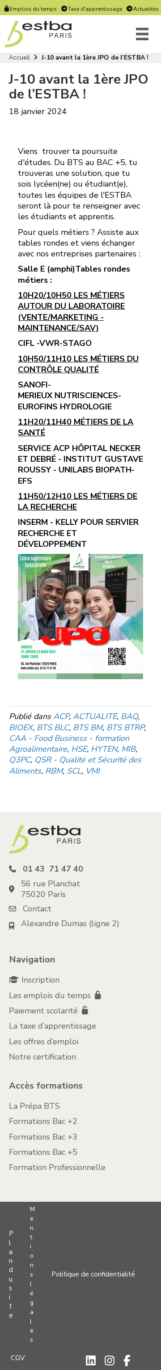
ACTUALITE (95, 716)
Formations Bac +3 (43, 1137)
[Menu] (142, 34)
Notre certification (42, 1056)
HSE (79, 749)
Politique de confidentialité (93, 1274)
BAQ (129, 716)
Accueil (19, 57)
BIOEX (21, 727)
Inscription (40, 979)
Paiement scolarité (44, 1010)
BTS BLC (53, 727)
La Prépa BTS (34, 1106)
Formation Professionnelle (57, 1167)
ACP (61, 716)
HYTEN (104, 749)
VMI (92, 771)
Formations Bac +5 (43, 1152)
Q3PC (19, 759)
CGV (18, 1357)
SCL (74, 771)
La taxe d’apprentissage (52, 1026)
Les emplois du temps (51, 995)
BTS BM (87, 727)
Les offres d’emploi (43, 1041)
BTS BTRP (125, 727)
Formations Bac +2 (43, 1121)
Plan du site (11, 1274)
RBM (54, 771)
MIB (128, 749)
